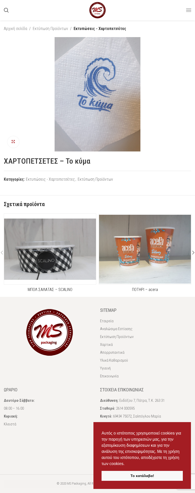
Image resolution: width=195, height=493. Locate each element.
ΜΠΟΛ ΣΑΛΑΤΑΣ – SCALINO (50, 289)
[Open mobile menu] (189, 10)
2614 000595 (125, 408)
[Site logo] (97, 9)
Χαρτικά (106, 344)
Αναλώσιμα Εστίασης (116, 329)
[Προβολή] (13, 142)
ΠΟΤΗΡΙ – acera (145, 289)
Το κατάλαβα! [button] (142, 476)
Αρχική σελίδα (15, 28)
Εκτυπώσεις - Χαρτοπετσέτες (100, 28)
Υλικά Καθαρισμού (114, 360)
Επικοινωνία (109, 376)
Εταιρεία (106, 321)
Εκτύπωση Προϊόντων (50, 28)
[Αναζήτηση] (6, 10)
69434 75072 (122, 416)
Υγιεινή (105, 368)
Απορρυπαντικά (112, 352)
